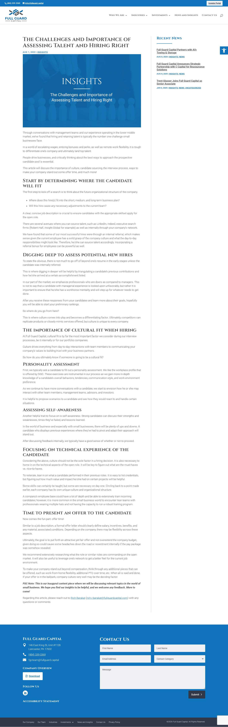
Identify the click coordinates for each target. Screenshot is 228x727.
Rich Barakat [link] (78, 597)
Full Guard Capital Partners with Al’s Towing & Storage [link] (177, 51)
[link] (224, 50)
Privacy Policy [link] (114, 722)
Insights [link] (42, 52)
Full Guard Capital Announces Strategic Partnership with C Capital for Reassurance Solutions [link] (181, 66)
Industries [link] (138, 15)
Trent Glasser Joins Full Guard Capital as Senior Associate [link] (179, 82)
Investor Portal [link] (214, 3)
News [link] (182, 57)
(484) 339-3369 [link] (37, 654)
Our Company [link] (28, 722)
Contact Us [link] (209, 15)
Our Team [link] (42, 722)
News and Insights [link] (186, 15)
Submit (195, 694)
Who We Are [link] (116, 15)
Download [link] (34, 676)
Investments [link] (160, 15)
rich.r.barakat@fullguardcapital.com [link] (107, 597)
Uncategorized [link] (193, 88)
